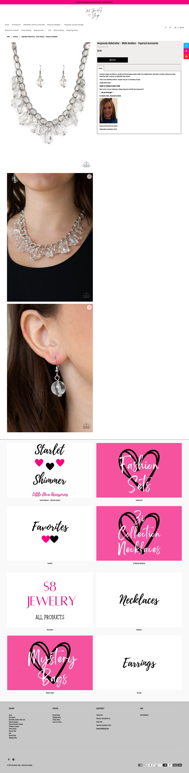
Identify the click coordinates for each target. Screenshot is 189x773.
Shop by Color (12, 731)
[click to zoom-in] (89, 45)
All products (50, 630)
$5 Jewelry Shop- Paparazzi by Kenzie (110, 96)
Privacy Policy (56, 720)
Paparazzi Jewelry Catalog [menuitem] (73, 25)
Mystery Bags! (50, 693)
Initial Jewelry (13, 729)
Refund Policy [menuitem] (59, 30)
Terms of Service (57, 722)
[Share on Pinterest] (186, 56)
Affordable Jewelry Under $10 (17, 720)
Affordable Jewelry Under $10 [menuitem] (34, 25)
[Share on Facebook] (186, 45)
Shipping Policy (13, 738)
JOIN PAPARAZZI (144, 715)
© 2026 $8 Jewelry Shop (13, 765)
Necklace (15, 37)
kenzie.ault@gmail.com (102, 728)
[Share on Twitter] (186, 51)
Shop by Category (13, 722)
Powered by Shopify (27, 765)
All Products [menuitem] (16, 25)
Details (100, 68)
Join (10, 733)
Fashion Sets (139, 500)
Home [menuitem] (7, 25)
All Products (12, 717)
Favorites (49, 563)
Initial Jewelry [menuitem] (26, 30)
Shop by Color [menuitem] (39, 30)
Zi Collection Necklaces (139, 563)
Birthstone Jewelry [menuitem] (12, 30)
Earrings (139, 693)
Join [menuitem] (49, 30)
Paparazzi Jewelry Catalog (16, 724)
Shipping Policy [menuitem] (72, 30)
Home (8, 37)
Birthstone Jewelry (14, 726)
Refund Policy (12, 735)
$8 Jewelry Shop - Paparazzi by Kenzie (102, 2)
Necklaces (139, 630)
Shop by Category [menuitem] (53, 25)
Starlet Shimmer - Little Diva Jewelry (50, 500)
